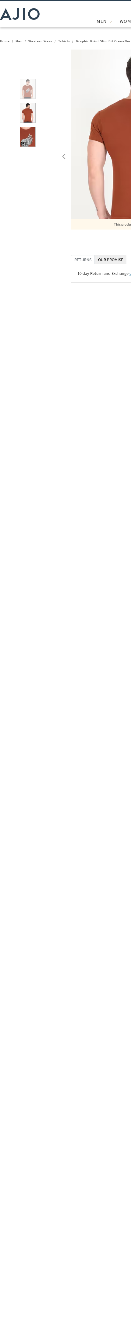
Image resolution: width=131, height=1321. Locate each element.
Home (5, 41)
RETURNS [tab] (82, 259)
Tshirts (64, 41)
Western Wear (40, 41)
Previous (63, 155)
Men (19, 41)
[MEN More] (110, 21)
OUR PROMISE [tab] (110, 259)
